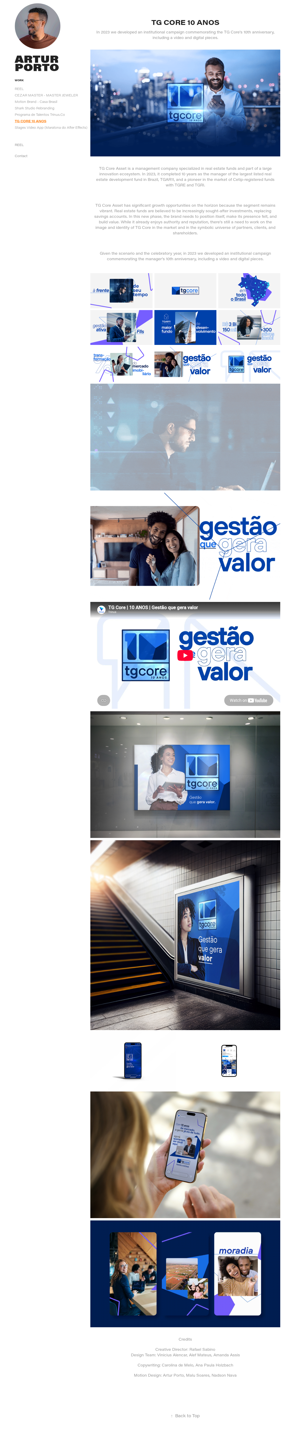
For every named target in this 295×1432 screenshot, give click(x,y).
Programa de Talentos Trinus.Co (40, 114)
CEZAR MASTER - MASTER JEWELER (46, 95)
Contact (21, 156)
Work (19, 80)
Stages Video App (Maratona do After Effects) (51, 127)
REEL (19, 89)
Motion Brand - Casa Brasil (36, 101)
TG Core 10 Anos (30, 121)
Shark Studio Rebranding (34, 108)
